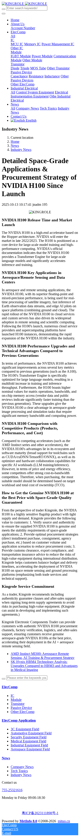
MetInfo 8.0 (28, 821)
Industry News (21, 150)
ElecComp (10, 687)
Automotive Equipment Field (31, 733)
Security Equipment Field (28, 737)
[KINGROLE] (24, 4)
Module (16, 700)
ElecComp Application (19, 720)
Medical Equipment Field (28, 741)
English (30, 120)
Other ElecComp (22, 712)
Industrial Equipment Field (29, 745)
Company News (22, 767)
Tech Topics (19, 771)
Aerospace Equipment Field (30, 749)
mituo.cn (64, 821)
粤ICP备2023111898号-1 (40, 813)
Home (15, 20)
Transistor (17, 704)
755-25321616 (12, 790)
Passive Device (21, 708)
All (13, 36)
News (15, 145)
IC (12, 696)
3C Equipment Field (25, 729)
